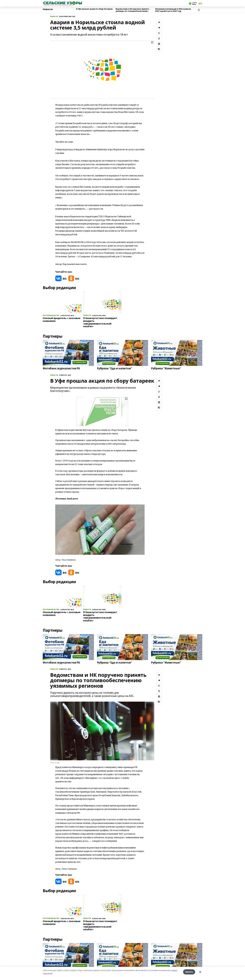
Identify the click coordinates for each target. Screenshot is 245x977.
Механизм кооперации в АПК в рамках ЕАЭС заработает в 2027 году (173, 10)
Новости (48, 9)
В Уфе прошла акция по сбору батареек (94, 9)
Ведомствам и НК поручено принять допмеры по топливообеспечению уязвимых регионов (132, 10)
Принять (189, 972)
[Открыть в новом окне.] (61, 278)
